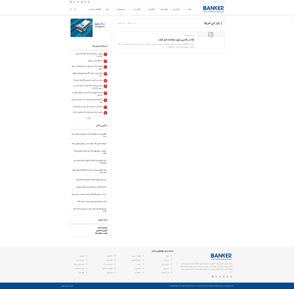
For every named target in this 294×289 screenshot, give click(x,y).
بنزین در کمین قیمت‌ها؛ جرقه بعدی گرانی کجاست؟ (88, 54)
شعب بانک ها (79, 268)
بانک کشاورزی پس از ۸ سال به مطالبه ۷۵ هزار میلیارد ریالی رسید (89, 171)
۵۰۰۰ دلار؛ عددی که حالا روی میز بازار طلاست (87, 106)
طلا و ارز (137, 9)
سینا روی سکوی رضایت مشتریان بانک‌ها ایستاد (91, 179)
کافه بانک (109, 260)
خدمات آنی (80, 260)
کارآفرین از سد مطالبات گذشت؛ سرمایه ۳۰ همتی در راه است (89, 135)
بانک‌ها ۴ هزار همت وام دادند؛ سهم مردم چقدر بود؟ (86, 100)
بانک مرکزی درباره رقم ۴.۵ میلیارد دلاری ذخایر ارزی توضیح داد (90, 161)
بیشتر (89, 118)
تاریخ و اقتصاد (136, 260)
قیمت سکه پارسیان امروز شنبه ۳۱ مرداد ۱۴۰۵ (91, 201)
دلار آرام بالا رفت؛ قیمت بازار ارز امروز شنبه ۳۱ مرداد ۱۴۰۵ (89, 210)
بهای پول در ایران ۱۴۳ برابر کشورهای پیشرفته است (87, 74)
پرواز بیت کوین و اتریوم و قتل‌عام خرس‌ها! (88, 80)
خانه (189, 9)
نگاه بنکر (81, 272)
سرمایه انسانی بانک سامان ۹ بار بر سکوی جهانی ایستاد (89, 143)
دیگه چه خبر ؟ (107, 264)
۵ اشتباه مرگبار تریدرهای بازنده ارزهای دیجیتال (91, 187)
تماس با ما (165, 264)
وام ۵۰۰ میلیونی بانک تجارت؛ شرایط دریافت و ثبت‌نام (87, 93)
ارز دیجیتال (121, 9)
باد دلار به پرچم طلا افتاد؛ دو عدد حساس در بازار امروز (89, 194)
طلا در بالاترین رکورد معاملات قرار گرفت (176, 40)
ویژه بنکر (164, 9)
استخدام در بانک (78, 264)
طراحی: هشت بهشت (67, 286)
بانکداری (152, 9)
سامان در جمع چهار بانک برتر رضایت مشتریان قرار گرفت (90, 152)
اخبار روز (176, 9)
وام (107, 9)
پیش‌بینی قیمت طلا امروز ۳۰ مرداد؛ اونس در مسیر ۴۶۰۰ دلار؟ (87, 86)
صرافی (82, 256)
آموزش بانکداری (107, 268)
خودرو (139, 264)
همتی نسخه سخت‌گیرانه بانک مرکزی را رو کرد (87, 112)
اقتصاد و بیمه (95, 9)
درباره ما (166, 260)
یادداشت (138, 272)
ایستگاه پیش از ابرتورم (95, 61)
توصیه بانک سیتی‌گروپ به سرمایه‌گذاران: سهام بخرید (87, 67)
